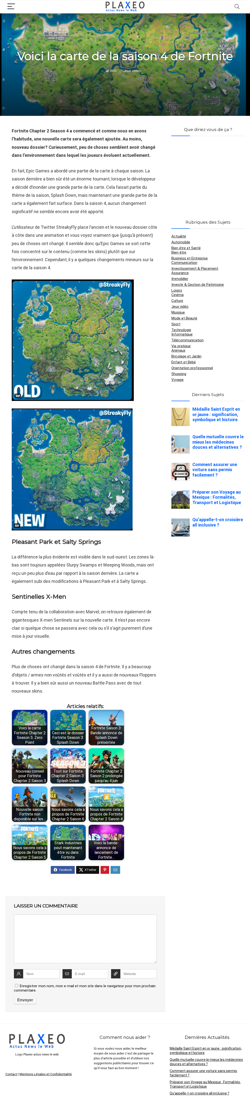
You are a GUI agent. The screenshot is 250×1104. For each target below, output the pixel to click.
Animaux (178, 350)
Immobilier (179, 279)
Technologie (181, 330)
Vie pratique (181, 346)
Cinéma (177, 295)
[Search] (237, 6)
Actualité (178, 236)
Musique (178, 312)
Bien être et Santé (186, 248)
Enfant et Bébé (183, 362)
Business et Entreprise (189, 258)
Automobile (180, 242)
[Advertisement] (208, 171)
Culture (177, 300)
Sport (175, 324)
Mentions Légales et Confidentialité (46, 1074)
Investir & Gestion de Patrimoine (197, 284)
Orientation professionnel (192, 368)
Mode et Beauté (184, 318)
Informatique (182, 334)
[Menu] (11, 6)
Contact (11, 1074)
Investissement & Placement (194, 268)
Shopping (178, 374)
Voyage (177, 380)
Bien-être (178, 252)
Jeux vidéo (132, 71)
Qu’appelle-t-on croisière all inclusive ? (199, 1093)
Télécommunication (187, 340)
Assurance (180, 273)
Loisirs (176, 290)
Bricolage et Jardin (186, 356)
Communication (184, 262)
